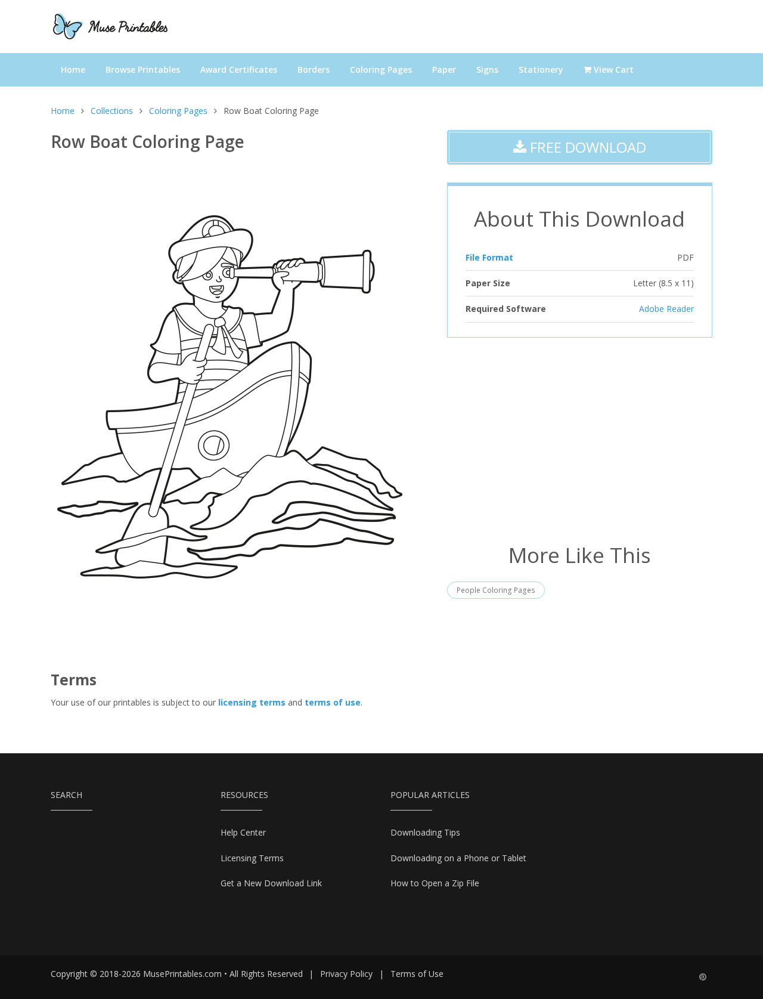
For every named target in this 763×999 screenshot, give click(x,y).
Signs (487, 69)
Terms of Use (416, 973)
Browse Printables (143, 69)
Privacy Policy (346, 973)
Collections (112, 110)
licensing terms (252, 702)
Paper (444, 69)
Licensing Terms (252, 858)
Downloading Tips (425, 832)
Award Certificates (238, 69)
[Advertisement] (579, 438)
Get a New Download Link (271, 883)
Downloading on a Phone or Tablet (458, 858)
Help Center (243, 832)
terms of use (333, 702)
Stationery (541, 69)
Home (73, 69)
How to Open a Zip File (434, 883)
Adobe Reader (666, 308)
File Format (489, 257)
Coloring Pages (381, 69)
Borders (313, 69)
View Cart (612, 69)
